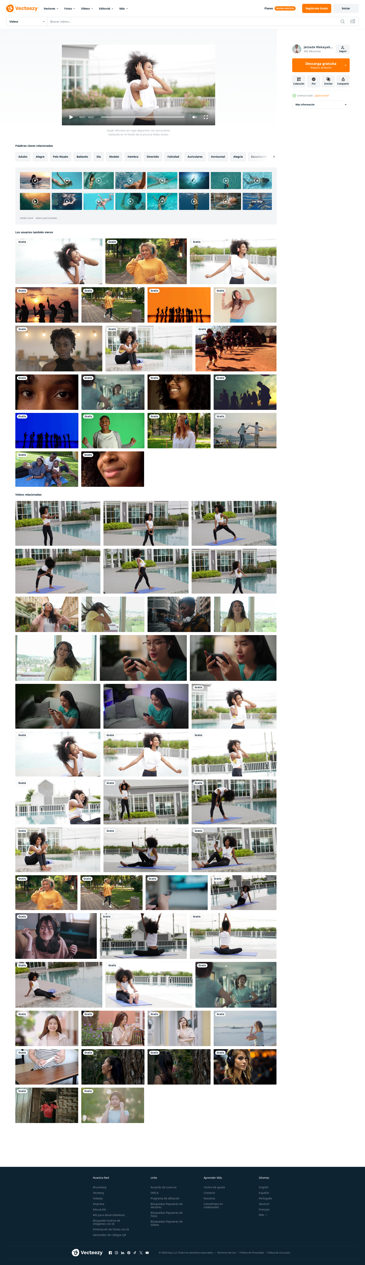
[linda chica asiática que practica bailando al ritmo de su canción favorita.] (112, 392)
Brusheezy (99, 1187)
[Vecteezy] (22, 8)
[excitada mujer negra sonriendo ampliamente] (112, 469)
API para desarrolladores (109, 1215)
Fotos (68, 8)
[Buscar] (342, 21)
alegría (238, 156)
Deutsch (264, 1204)
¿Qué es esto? (321, 95)
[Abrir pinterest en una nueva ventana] (128, 1252)
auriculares (195, 156)
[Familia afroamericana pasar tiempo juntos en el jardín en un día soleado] (46, 469)
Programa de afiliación (165, 1198)
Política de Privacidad (252, 1252)
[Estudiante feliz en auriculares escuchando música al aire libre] (146, 261)
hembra (133, 156)
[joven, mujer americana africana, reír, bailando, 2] (112, 430)
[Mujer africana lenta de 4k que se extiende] (57, 523)
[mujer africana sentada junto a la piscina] (58, 984)
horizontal (218, 156)
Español (264, 1193)
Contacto (209, 1193)
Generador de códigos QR (109, 1235)
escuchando (259, 156)
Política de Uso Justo (278, 1252)
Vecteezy (98, 1193)
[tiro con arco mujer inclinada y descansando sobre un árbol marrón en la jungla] (112, 1066)
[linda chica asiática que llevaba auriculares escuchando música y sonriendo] (112, 1105)
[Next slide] (271, 156)
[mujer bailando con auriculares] (245, 305)
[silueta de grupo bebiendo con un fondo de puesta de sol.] (46, 305)
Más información (305, 104)
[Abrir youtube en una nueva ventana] (147, 1252)
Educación (99, 1209)
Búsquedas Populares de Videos (167, 1223)
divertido (153, 156)
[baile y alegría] (179, 305)
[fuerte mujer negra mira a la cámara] (58, 348)
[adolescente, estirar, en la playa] (245, 1028)
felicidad (173, 156)
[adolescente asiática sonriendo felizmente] (46, 1028)
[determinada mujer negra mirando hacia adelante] (46, 392)
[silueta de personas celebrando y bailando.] (245, 392)
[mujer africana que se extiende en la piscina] (234, 801)
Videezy (98, 1198)
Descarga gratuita (320, 65)
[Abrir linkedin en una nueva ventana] (122, 1252)
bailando (82, 156)
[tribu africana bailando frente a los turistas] (235, 348)
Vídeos (85, 8)
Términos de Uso (226, 1252)
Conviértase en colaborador (213, 1205)
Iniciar (346, 8)
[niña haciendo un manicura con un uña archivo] (46, 1066)
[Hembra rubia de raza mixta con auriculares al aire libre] (112, 305)
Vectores (49, 8)
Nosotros (209, 1198)
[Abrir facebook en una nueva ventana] (110, 1252)
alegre (40, 156)
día (99, 156)
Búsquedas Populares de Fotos (167, 1214)
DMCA (154, 1193)
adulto (22, 156)
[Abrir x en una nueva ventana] (141, 1252)
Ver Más (257, 201)
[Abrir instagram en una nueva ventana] (116, 1252)
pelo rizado (60, 156)
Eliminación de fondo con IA (111, 1229)
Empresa (98, 1204)
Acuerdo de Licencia (163, 1187)
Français (264, 1209)
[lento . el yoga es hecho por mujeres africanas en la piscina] (143, 936)
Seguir (343, 51)
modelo (114, 156)
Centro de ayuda (214, 1187)
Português (265, 1198)
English (263, 1187)
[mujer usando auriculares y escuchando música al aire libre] (179, 430)
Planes (268, 8)
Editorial (104, 8)
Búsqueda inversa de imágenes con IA (106, 1222)
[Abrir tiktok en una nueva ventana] (134, 1252)
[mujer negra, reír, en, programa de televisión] (179, 392)
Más (122, 8)
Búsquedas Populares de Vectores (167, 1205)
